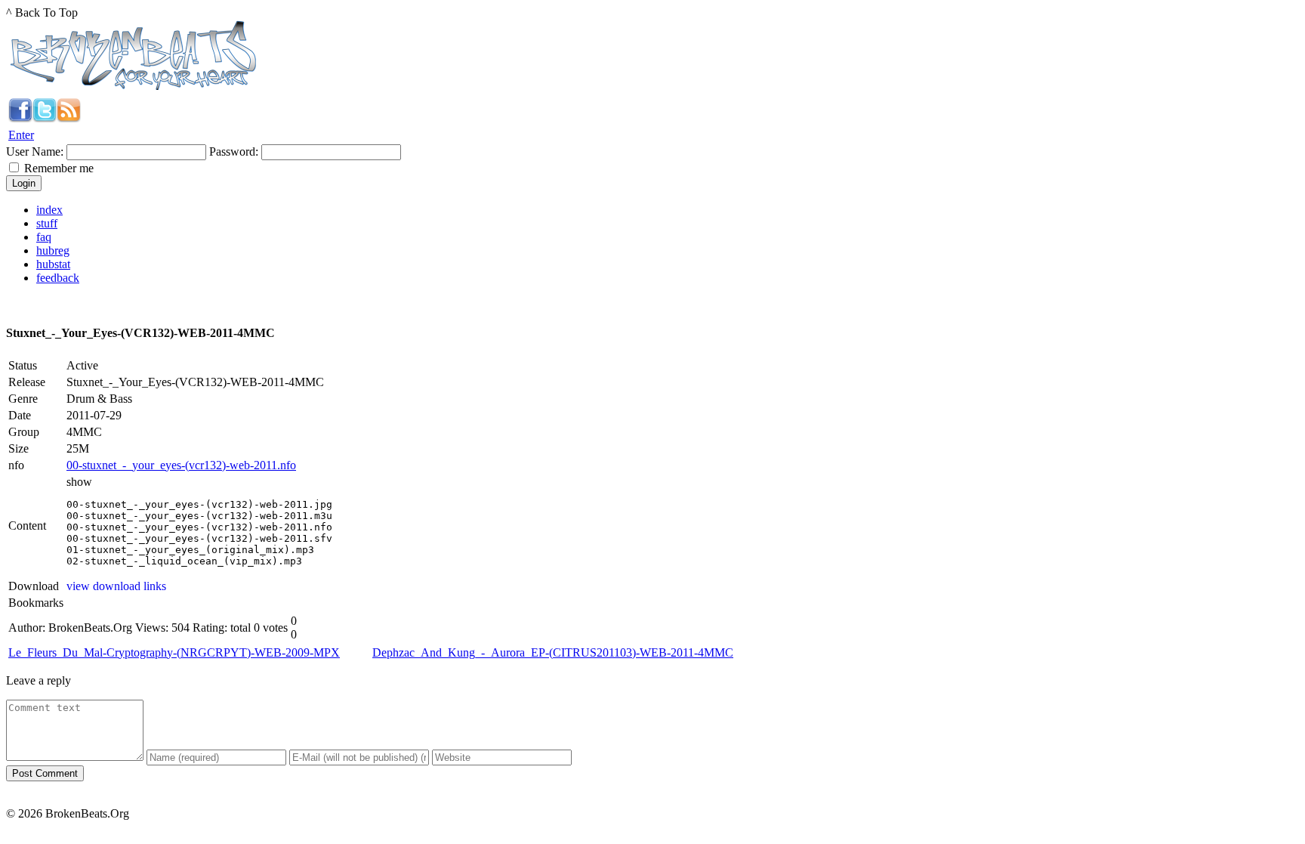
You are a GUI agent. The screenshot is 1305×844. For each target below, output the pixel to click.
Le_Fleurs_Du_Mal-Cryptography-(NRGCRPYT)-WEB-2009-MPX (174, 652)
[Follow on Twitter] (44, 118)
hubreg (52, 250)
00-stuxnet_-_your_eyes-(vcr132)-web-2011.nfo (181, 465)
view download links (116, 586)
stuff (46, 223)
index (49, 209)
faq (43, 236)
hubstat (53, 264)
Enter (21, 134)
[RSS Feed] (69, 118)
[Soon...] (20, 118)
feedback (57, 277)
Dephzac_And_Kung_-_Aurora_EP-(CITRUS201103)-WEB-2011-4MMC (552, 652)
